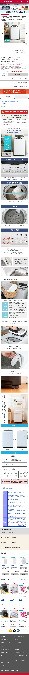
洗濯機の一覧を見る (22, 82)
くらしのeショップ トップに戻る (19, 78)
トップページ (3, 4)
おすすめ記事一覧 (5, 652)
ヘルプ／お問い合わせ (19, 636)
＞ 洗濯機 (3, 106)
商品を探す (3, 636)
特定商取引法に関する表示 (20, 660)
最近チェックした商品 (6, 642)
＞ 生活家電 (3, 103)
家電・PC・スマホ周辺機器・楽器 (14, 4)
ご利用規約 (17, 649)
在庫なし (5, 574)
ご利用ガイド (4, 665)
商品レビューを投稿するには (20, 86)
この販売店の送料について (21, 52)
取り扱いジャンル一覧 (6, 646)
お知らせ (16, 639)
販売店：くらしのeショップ (21, 50)
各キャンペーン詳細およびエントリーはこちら (11, 64)
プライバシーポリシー (19, 652)
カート (2, 655)
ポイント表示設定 (5, 662)
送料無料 (3, 532)
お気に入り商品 (4, 639)
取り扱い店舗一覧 (5, 649)
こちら (16, 670)
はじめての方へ (18, 646)
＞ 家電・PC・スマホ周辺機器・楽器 (9, 101)
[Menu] (2, 1)
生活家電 (25, 4)
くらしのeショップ (10, 532)
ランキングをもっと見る (23, 579)
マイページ (3, 658)
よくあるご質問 (18, 642)
